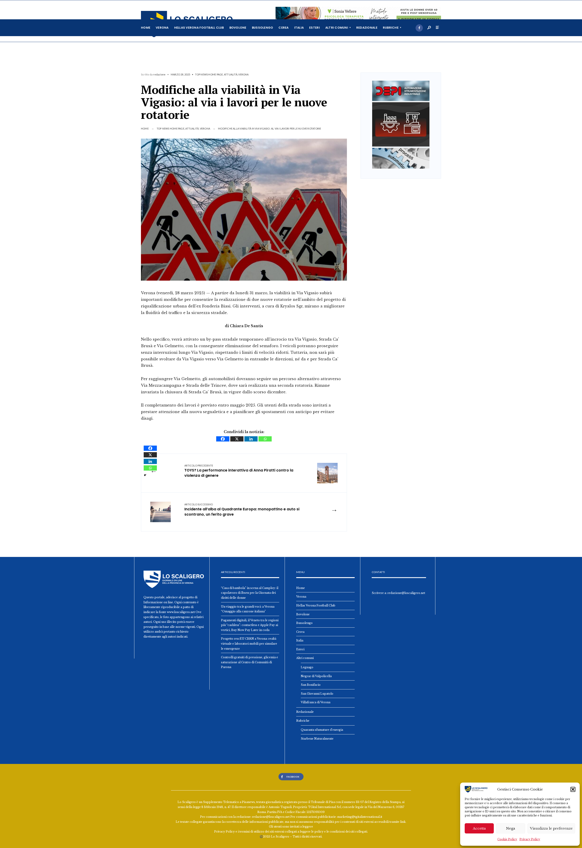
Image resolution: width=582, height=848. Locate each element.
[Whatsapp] (265, 438)
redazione (159, 74)
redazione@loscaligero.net (406, 593)
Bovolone (237, 27)
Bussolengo (262, 27)
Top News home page (209, 74)
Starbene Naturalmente (317, 738)
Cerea (283, 27)
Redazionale (366, 27)
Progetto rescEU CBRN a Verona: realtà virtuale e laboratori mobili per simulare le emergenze (249, 643)
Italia (299, 27)
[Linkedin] (251, 438)
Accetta (479, 828)
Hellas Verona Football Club (199, 27)
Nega (510, 828)
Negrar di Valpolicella (316, 676)
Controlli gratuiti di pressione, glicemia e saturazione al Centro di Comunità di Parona (249, 662)
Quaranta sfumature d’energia (322, 729)
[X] (236, 438)
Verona (162, 27)
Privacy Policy (529, 839)
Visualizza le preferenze (551, 828)
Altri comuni (336, 27)
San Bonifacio (311, 684)
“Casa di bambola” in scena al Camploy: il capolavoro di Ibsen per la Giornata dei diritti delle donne (249, 592)
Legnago (307, 667)
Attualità (230, 74)
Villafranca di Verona (315, 702)
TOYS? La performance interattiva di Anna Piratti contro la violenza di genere (238, 471)
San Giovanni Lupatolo (317, 693)
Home (145, 27)
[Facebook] (419, 28)
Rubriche (391, 27)
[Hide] (145, 475)
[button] (573, 789)
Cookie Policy (507, 839)
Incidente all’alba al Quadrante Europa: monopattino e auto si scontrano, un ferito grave (241, 510)
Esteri (314, 27)
